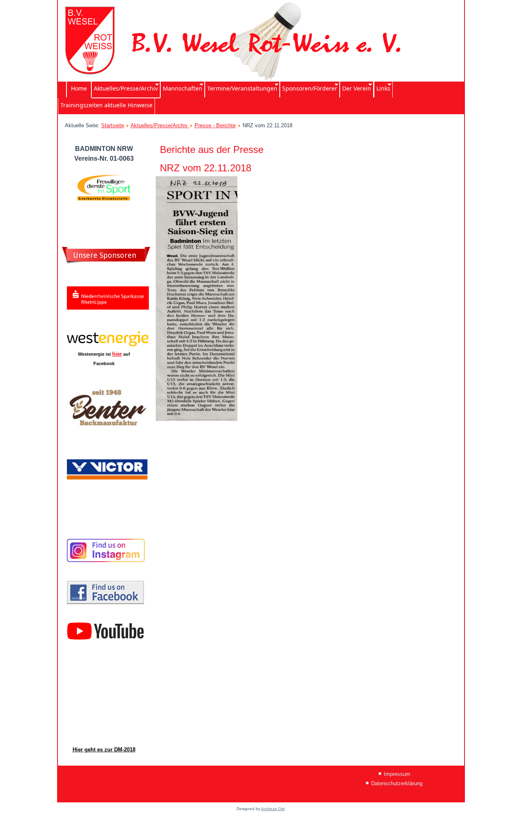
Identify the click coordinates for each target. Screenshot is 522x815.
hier (117, 354)
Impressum (397, 774)
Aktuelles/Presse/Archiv (159, 125)
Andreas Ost (273, 808)
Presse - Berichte (215, 125)
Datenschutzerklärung (396, 783)
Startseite (112, 125)
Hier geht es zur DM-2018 (104, 749)
